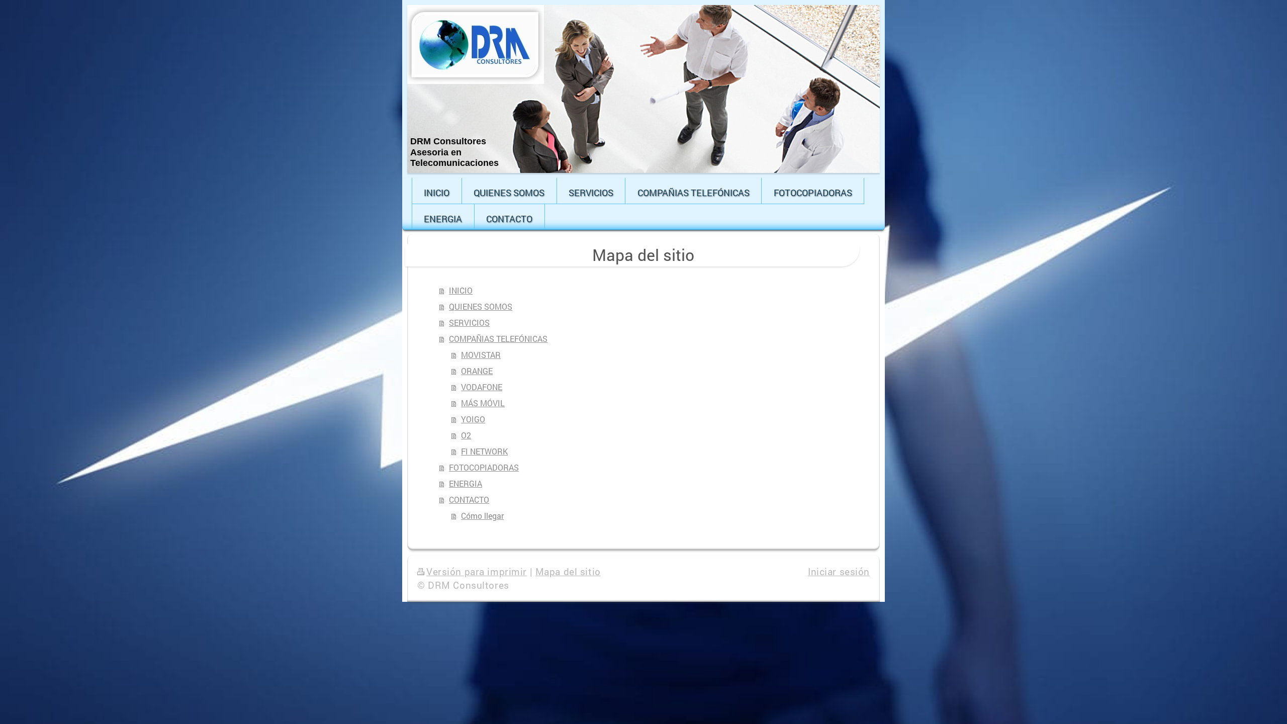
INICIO (461, 290)
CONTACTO (469, 499)
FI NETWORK (484, 451)
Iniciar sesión (839, 571)
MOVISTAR (481, 354)
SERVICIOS (469, 322)
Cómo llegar (482, 515)
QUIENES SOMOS (480, 306)
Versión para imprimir (476, 571)
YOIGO (473, 419)
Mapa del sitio (568, 571)
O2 (466, 435)
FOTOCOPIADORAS (484, 467)
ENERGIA (465, 483)
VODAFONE (481, 387)
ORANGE (477, 371)
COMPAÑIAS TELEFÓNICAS (498, 338)
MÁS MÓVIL (483, 403)
